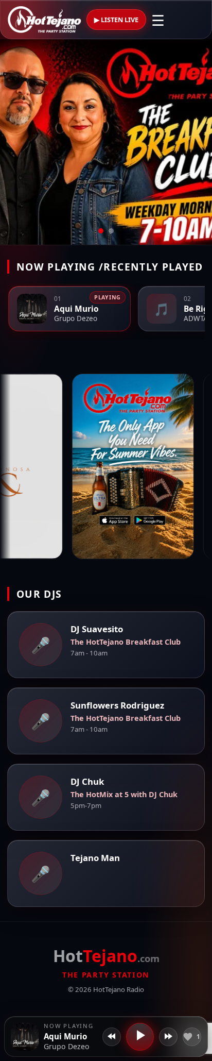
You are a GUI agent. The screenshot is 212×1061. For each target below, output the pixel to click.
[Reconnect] (168, 1037)
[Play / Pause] (140, 1037)
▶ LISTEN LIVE (116, 19)
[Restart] (111, 1037)
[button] (25, 1037)
